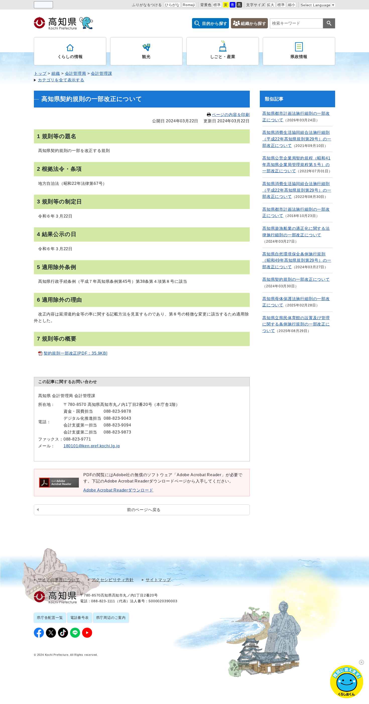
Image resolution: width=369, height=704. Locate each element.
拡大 (270, 5)
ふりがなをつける (147, 5)
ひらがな (172, 5)
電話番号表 (79, 618)
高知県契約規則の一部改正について (296, 279)
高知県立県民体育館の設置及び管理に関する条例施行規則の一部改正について (296, 324)
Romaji (189, 5)
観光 (146, 57)
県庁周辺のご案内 (111, 618)
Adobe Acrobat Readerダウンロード (118, 490)
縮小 (291, 5)
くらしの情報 (70, 57)
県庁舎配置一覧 (50, 618)
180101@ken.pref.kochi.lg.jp (92, 446)
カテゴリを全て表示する (61, 80)
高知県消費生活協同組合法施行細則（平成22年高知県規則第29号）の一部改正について (296, 138)
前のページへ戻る (144, 510)
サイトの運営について (59, 580)
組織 (55, 73)
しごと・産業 (222, 57)
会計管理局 (75, 73)
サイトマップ (158, 580)
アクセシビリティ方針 (113, 580)
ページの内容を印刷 (231, 115)
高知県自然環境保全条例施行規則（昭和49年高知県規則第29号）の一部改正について (296, 260)
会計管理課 (101, 73)
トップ (40, 73)
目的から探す (214, 23)
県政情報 (298, 57)
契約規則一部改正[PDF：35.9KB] (75, 353)
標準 (217, 5)
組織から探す (253, 23)
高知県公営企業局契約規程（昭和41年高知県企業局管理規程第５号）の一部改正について (296, 164)
